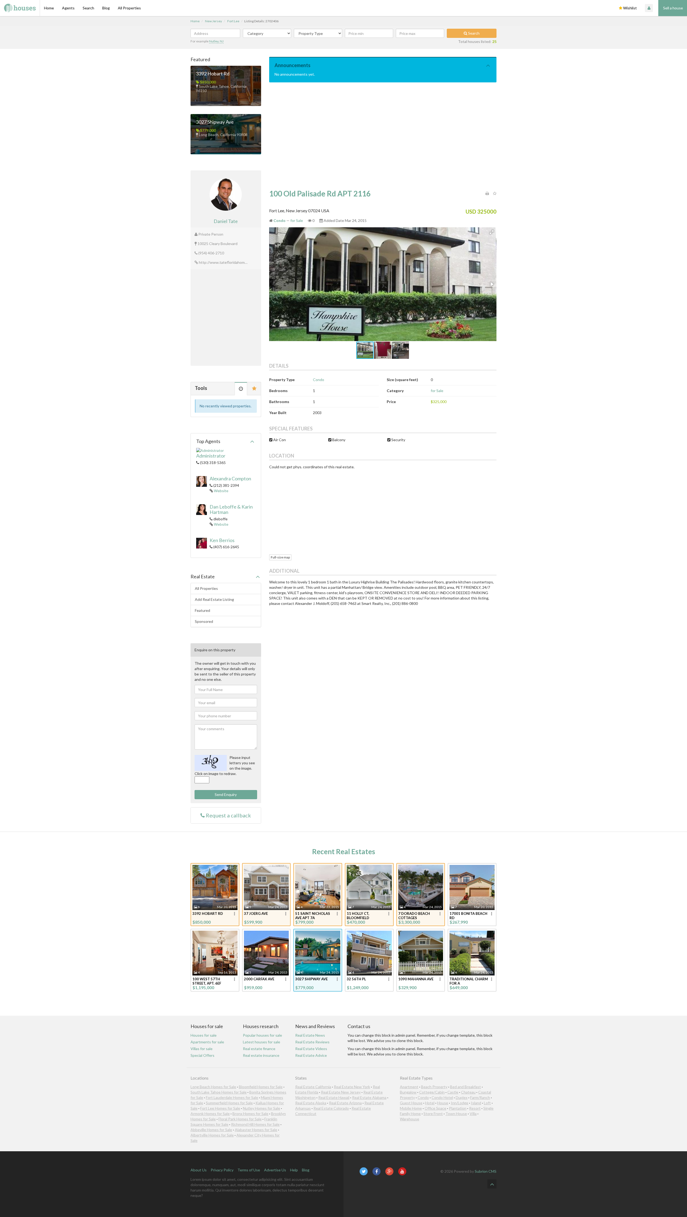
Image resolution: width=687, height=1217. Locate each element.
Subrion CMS (485, 1171)
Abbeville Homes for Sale (211, 1129)
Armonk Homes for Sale (210, 1113)
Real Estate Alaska (310, 1103)
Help (294, 1170)
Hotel (429, 1103)
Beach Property (434, 1086)
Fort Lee (233, 21)
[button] (491, 232)
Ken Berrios (222, 540)
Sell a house (672, 8)
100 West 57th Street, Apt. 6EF (206, 981)
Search (88, 8)
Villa (473, 1113)
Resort (475, 1108)
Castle (452, 1092)
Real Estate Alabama (369, 1097)
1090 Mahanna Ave (415, 979)
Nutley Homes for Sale (261, 1108)
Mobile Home (411, 1108)
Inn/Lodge (459, 1103)
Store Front (433, 1113)
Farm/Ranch (480, 1097)
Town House (456, 1113)
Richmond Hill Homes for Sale (255, 1124)
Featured (202, 610)
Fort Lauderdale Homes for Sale (232, 1097)
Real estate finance (259, 1048)
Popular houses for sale (262, 1035)
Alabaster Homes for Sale (256, 1129)
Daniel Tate (226, 221)
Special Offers (202, 1055)
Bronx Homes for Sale (250, 1113)
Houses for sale (204, 1035)
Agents (68, 8)
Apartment (409, 1086)
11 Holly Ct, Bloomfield (358, 915)
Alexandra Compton (230, 478)
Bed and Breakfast (465, 1086)
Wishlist (629, 8)
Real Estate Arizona (345, 1103)
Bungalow (408, 1092)
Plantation (457, 1108)
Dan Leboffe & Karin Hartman (231, 509)
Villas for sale (202, 1048)
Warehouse (409, 1119)
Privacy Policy (222, 1170)
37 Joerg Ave (256, 913)
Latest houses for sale (261, 1042)
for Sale (296, 220)
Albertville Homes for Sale (212, 1135)
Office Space (435, 1108)
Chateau (468, 1092)
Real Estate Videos (311, 1048)
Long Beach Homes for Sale (213, 1086)
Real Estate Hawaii (333, 1097)
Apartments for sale (207, 1042)
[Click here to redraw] (211, 763)
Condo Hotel (442, 1097)
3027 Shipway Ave (215, 122)
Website (221, 490)
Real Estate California (313, 1086)
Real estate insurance (261, 1055)
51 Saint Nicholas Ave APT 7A (312, 915)
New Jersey (213, 21)
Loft (487, 1103)
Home (49, 8)
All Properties (129, 8)
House (442, 1103)
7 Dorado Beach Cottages (414, 915)
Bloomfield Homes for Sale (261, 1086)
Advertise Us (275, 1170)
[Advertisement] (383, 136)
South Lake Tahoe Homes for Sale (219, 1092)
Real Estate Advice (311, 1055)
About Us (199, 1170)
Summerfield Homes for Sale (229, 1103)
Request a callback (228, 815)
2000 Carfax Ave (259, 979)
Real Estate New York (352, 1086)
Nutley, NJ (216, 41)
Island (476, 1103)
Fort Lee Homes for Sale (220, 1108)
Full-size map (280, 557)
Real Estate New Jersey (341, 1092)
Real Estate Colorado (331, 1108)
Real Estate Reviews (312, 1042)
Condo (318, 379)
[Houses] (20, 8)
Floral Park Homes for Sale (240, 1119)
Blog (106, 8)
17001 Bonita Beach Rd (468, 915)
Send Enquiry (226, 794)
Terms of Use (248, 1170)
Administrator (210, 456)
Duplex (461, 1097)
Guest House (411, 1103)
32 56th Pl (356, 979)
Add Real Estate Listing (214, 599)
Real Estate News (310, 1035)
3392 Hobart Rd (212, 73)
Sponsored (204, 621)
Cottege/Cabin (432, 1092)
